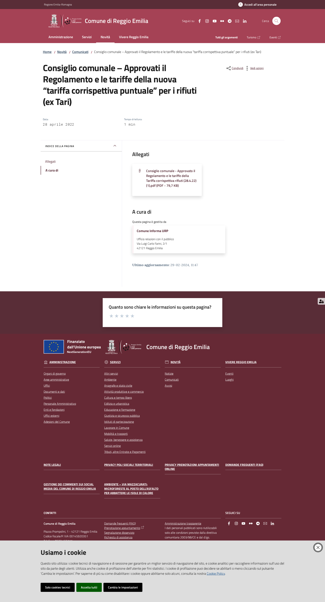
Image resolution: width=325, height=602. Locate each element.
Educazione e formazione (119, 409)
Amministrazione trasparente (183, 523)
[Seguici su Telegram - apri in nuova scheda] (228, 20)
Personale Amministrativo (60, 403)
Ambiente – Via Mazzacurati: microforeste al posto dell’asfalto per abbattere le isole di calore (131, 488)
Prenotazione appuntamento (122, 528)
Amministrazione (62, 362)
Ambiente (110, 379)
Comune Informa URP (152, 231)
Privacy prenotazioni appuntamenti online (192, 467)
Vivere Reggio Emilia (241, 362)
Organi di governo (55, 373)
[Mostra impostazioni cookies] (321, 301)
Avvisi (168, 385)
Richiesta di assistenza (118, 537)
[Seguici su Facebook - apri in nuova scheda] (198, 20)
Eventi (229, 373)
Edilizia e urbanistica (116, 403)
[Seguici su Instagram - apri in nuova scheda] (205, 20)
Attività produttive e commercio (124, 391)
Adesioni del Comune (57, 421)
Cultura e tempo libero (118, 397)
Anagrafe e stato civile (118, 385)
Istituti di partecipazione (119, 421)
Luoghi (229, 379)
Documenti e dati (54, 391)
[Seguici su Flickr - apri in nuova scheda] (220, 20)
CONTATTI (50, 513)
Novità (62, 51)
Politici (48, 397)
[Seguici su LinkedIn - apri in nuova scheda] (243, 20)
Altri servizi (111, 373)
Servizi (115, 362)
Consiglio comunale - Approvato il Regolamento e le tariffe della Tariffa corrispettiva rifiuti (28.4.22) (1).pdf (171, 178)
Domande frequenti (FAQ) (244, 465)
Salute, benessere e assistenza (123, 439)
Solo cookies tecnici (57, 587)
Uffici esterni (51, 415)
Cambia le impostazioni (123, 587)
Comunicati (80, 51)
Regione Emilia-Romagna (58, 4)
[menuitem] (60, 37)
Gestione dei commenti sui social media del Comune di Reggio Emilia (70, 486)
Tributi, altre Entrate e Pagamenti (125, 451)
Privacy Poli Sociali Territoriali (128, 465)
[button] (276, 20)
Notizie (169, 373)
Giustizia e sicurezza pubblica (122, 415)
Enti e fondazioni (54, 409)
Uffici (47, 385)
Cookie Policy (216, 573)
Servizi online (112, 445)
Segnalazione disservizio (119, 532)
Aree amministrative (56, 379)
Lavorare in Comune (116, 427)
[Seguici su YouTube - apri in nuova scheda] (213, 20)
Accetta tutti (89, 587)
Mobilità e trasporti (116, 433)
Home (47, 51)
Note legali (52, 465)
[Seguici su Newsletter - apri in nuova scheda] (235, 20)
